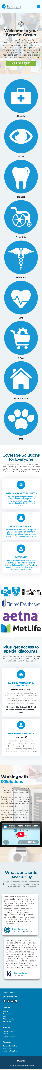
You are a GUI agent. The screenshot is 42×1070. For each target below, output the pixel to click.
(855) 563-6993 (10, 996)
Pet (21, 439)
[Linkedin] (16, 1001)
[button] (38, 6)
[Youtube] (12, 1001)
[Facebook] (4, 1001)
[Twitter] (8, 1001)
